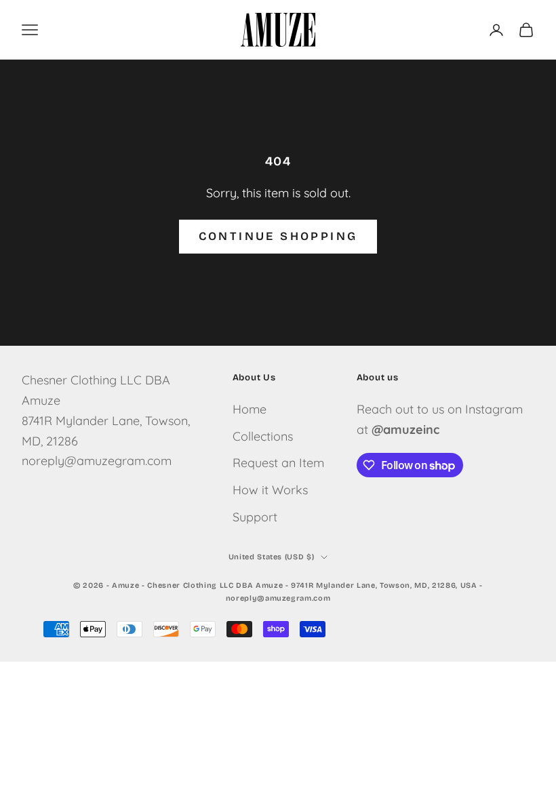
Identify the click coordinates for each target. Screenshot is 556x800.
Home (249, 409)
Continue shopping (278, 236)
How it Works (270, 490)
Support (255, 517)
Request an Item (278, 463)
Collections (263, 436)
